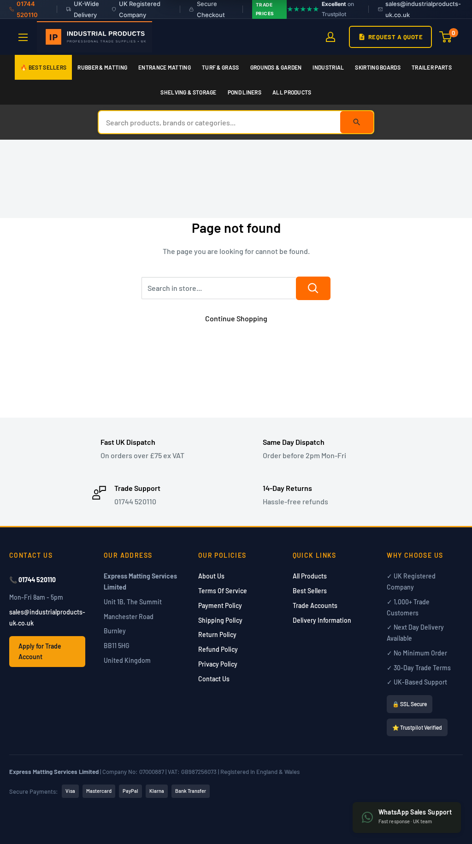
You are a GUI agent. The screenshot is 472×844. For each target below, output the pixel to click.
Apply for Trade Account (39, 651)
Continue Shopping (236, 318)
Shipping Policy (220, 620)
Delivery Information (322, 620)
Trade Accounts (315, 605)
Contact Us (214, 679)
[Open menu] (23, 37)
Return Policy (217, 634)
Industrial (328, 67)
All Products (292, 92)
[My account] (330, 37)
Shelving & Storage (188, 92)
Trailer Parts (432, 67)
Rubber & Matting (102, 67)
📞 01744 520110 (32, 580)
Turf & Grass (220, 67)
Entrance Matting (164, 67)
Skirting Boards (378, 67)
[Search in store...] (313, 288)
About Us (211, 576)
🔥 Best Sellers (43, 67)
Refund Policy (218, 649)
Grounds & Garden (276, 67)
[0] (446, 36)
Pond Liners (244, 92)
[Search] (356, 122)
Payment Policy (220, 605)
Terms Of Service (222, 591)
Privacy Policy (217, 664)
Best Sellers (310, 591)
